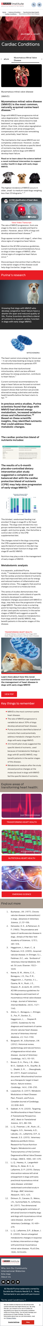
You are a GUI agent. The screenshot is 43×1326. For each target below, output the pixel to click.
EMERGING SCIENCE (21, 894)
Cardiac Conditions (10, 14)
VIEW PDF (9, 694)
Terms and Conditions (12, 1300)
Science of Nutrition (14, 12)
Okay (28, 1322)
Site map (6, 1274)
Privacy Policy (11, 1318)
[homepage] (12, 4)
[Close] (40, 1305)
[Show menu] (39, 4)
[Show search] (33, 4)
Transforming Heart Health (31, 12)
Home (4, 12)
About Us (6, 1277)
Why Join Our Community (14, 1268)
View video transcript (21, 222)
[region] (21, 1314)
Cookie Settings (13, 1322)
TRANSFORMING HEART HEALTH (22, 822)
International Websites (13, 1271)
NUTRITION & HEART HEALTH (21, 858)
